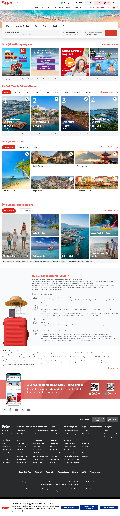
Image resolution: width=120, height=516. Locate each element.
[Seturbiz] (38, 472)
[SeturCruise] (63, 472)
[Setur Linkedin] (29, 412)
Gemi (35, 147)
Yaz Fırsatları (89, 7)
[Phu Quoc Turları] (16, 170)
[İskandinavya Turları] (96, 182)
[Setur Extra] (112, 7)
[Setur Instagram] (5, 412)
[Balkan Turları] (52, 157)
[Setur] (7, 3)
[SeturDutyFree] (25, 472)
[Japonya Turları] (96, 157)
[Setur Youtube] (17, 412)
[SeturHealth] (95, 472)
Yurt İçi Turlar (23, 147)
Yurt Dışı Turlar (9, 147)
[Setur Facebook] (11, 412)
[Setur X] (23, 412)
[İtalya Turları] (52, 182)
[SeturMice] (50, 472)
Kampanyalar (77, 7)
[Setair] (75, 472)
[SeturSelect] (83, 472)
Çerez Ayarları (6, 462)
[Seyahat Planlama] (116, 3)
